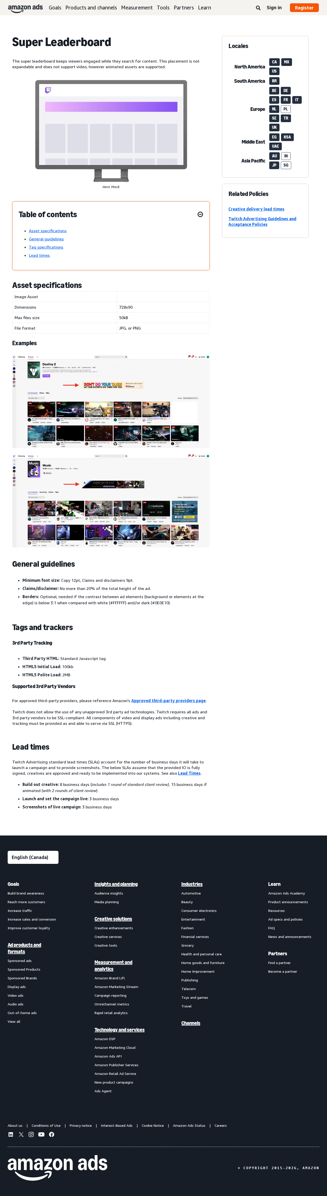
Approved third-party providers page (168, 700)
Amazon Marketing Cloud (115, 1047)
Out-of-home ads (22, 1013)
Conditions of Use (46, 1125)
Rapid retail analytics (111, 1013)
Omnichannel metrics (112, 1004)
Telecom (188, 988)
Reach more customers (26, 902)
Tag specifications (46, 247)
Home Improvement (198, 971)
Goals (55, 7)
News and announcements (289, 936)
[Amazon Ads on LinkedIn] (11, 1135)
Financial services (195, 936)
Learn (204, 7)
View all (14, 1021)
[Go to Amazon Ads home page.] (57, 1168)
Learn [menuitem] (274, 884)
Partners (184, 7)
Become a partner (282, 971)
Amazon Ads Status (189, 1125)
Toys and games (194, 997)
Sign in (274, 7)
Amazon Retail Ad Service (115, 1073)
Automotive (191, 893)
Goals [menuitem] (13, 884)
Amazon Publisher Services (116, 1065)
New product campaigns (114, 1082)
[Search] (258, 8)
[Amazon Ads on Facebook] (52, 1135)
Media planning (107, 902)
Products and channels (91, 7)
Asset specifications (48, 230)
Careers (221, 1125)
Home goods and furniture (203, 962)
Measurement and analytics (113, 965)
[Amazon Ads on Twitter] (21, 1135)
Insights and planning (116, 884)
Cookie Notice (153, 1125)
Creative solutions (113, 919)
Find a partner (279, 962)
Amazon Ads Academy (286, 893)
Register (304, 7)
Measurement (137, 7)
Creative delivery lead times (256, 209)
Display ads (17, 986)
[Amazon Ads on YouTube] (41, 1135)
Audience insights (109, 893)
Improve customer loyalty (29, 928)
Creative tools (106, 945)
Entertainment (193, 919)
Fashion (187, 928)
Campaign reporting (110, 995)
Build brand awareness (26, 893)
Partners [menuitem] (277, 953)
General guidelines (46, 238)
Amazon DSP (105, 1039)
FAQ (271, 928)
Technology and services (120, 1030)
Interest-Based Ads (117, 1125)
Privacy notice (81, 1125)
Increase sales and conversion (32, 919)
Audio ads (16, 1004)
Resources (276, 910)
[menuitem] (33, 987)
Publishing (189, 980)
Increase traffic (20, 910)
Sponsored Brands (22, 978)
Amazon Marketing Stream (116, 986)
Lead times (39, 255)
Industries (192, 884)
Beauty (187, 902)
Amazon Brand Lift (110, 978)
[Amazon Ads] (21, 7)
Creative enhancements (114, 928)
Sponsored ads (20, 960)
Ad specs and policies (285, 919)
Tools (163, 7)
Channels (190, 1023)
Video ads (16, 995)
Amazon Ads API (108, 1056)
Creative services (108, 936)
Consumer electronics (199, 910)
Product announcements (288, 902)
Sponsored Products (24, 969)
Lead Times (189, 773)
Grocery (187, 945)
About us (15, 1125)
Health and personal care (201, 954)
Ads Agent (103, 1091)
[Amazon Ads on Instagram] (31, 1135)
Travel (186, 1006)
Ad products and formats (24, 948)
